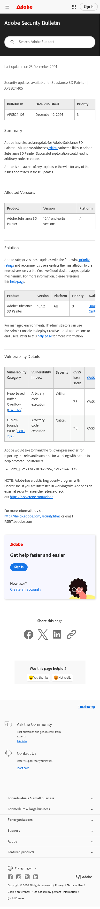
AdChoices (18, 898)
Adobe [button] (12, 841)
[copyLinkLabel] (71, 638)
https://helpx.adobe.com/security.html (32, 516)
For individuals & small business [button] (31, 798)
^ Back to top (86, 707)
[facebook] (10, 876)
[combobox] (49, 42)
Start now (23, 768)
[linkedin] (35, 876)
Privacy (59, 885)
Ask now (22, 741)
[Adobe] (24, 6)
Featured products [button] (21, 852)
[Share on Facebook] (28, 638)
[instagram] (18, 876)
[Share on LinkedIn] (57, 638)
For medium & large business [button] (29, 809)
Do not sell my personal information (55, 892)
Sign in (88, 7)
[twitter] (27, 876)
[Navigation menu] (7, 6)
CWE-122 (14, 410)
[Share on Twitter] (43, 638)
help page (17, 281)
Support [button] (14, 831)
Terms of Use (75, 885)
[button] (74, 7)
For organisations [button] (20, 820)
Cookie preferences (19, 892)
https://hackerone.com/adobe (31, 497)
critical (53, 148)
